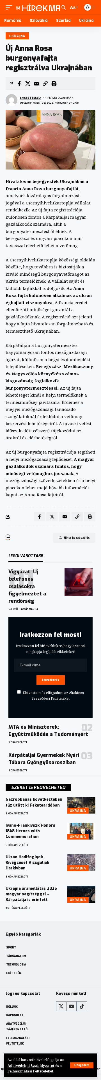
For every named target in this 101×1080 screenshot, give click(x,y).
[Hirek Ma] (37, 7)
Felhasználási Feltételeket (30, 1071)
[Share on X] (28, 83)
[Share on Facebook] (19, 83)
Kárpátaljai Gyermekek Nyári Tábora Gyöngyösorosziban (43, 759)
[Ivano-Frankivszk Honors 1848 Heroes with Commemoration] (81, 831)
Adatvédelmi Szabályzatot (31, 1065)
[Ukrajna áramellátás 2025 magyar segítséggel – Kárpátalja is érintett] (81, 894)
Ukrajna (17, 36)
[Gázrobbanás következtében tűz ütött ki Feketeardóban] (81, 805)
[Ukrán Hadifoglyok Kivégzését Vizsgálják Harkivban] (81, 862)
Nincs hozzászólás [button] (77, 538)
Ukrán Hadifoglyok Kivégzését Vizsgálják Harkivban (27, 862)
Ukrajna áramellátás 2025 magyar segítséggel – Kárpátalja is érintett (31, 894)
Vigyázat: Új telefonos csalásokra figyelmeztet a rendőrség (27, 586)
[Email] (36, 83)
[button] (81, 1065)
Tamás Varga (28, 609)
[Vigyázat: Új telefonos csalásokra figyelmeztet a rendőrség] (79, 582)
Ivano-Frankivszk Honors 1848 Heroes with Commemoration (30, 831)
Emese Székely (30, 98)
